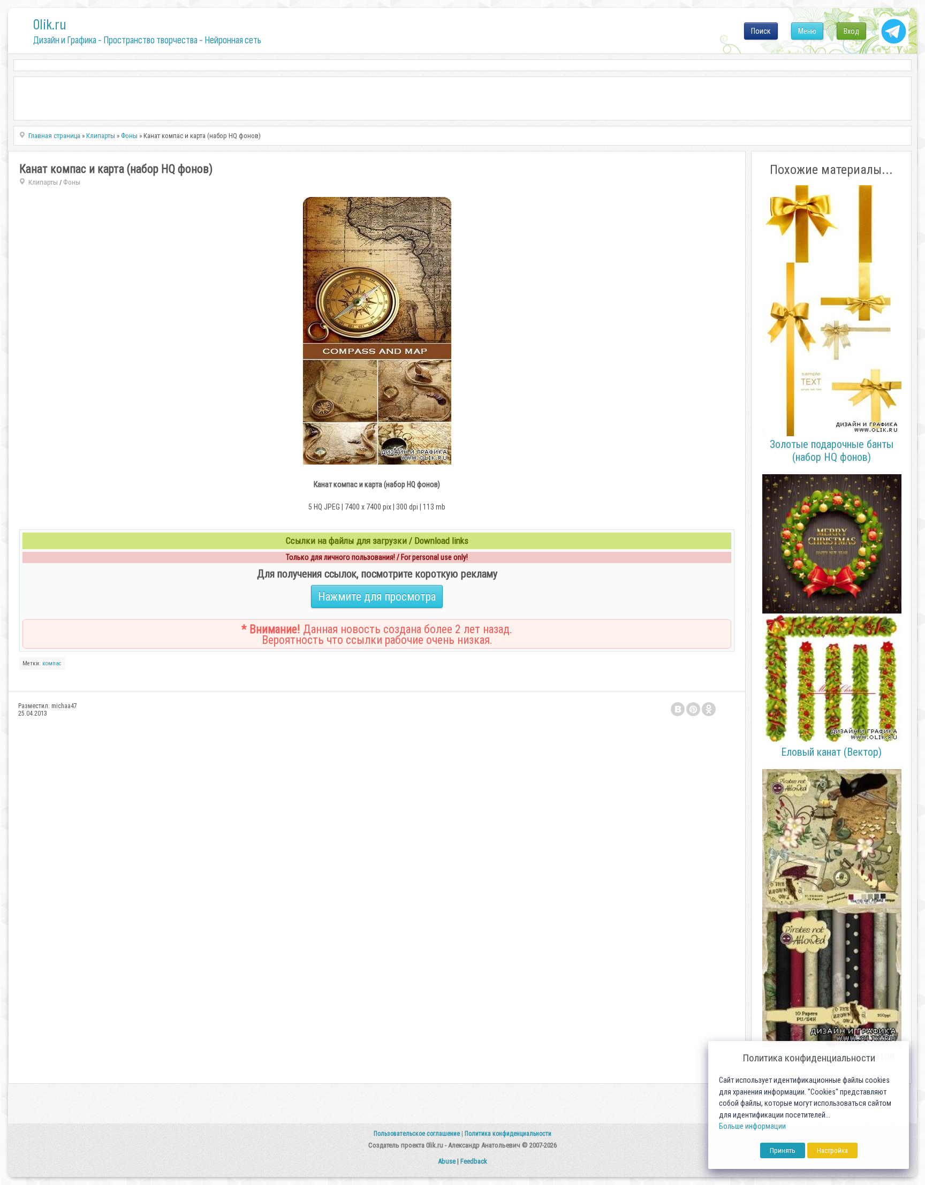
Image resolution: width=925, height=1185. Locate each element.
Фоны (71, 182)
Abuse (447, 1161)
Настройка (832, 1150)
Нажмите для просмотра (377, 596)
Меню (807, 31)
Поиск (761, 31)
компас (52, 663)
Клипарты (43, 182)
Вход (851, 31)
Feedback (473, 1161)
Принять (782, 1150)
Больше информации (752, 1126)
